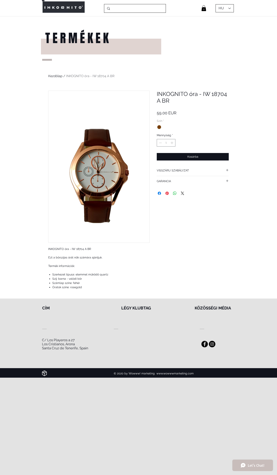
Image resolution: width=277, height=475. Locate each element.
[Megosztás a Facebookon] (159, 193)
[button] (203, 8)
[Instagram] (212, 344)
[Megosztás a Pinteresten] (167, 193)
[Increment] (172, 142)
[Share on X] (182, 193)
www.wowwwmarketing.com (175, 373)
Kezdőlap (55, 76)
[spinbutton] (166, 142)
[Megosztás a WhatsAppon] (174, 193)
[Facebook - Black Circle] (204, 344)
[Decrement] (159, 142)
